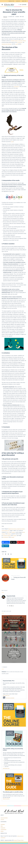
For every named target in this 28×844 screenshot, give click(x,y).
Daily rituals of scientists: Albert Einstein (13, 653)
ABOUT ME (24, 1)
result (16, 44)
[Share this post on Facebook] (3, 554)
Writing (5, 16)
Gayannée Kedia (4, 817)
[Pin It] (8, 554)
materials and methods (6, 44)
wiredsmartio (5, 537)
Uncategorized (3, 829)
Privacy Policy (21, 840)
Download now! (6, 768)
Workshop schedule (10, 697)
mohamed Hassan (7, 535)
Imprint (15, 840)
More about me (6, 695)
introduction (19, 42)
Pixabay (13, 532)
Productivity (3, 827)
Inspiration (3, 824)
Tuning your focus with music (14, 578)
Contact (2, 819)
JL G (8, 532)
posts (12, 141)
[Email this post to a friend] (11, 554)
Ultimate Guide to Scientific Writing (18, 40)
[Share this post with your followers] (5, 554)
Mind (2, 826)
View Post (14, 657)
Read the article (6, 798)
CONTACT (18, 1)
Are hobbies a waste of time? (14, 637)
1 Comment (17, 16)
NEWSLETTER (11, 1)
